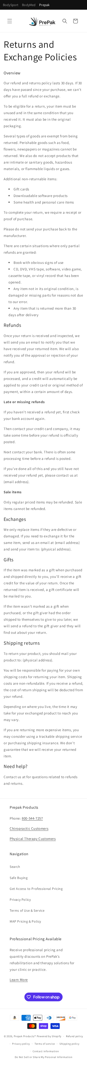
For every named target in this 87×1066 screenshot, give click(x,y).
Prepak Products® (25, 1036)
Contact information (46, 1051)
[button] (9, 21)
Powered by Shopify (49, 1036)
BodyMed (29, 5)
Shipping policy (69, 1043)
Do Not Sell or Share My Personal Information (43, 1057)
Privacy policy (21, 1043)
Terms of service (45, 1043)
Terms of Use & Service (27, 910)
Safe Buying (19, 878)
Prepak (44, 5)
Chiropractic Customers (29, 828)
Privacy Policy (20, 899)
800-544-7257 (32, 818)
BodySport (10, 5)
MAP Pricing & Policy (25, 921)
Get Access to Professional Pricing (36, 888)
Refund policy (74, 1036)
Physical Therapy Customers (33, 838)
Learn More (19, 979)
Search (15, 866)
